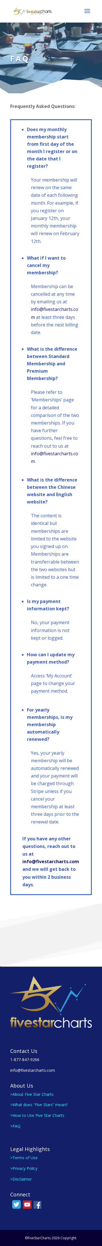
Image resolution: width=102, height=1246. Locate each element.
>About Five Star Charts (32, 1094)
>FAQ (15, 1126)
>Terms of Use (24, 1157)
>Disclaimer (21, 1179)
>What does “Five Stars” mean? (38, 1104)
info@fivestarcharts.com (50, 861)
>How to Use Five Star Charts (37, 1115)
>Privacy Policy (23, 1168)
